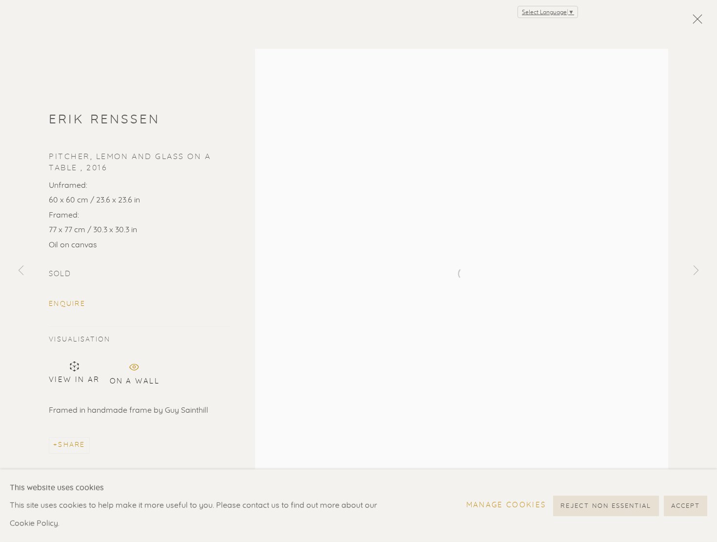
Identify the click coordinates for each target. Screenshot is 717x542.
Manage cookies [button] (506, 505)
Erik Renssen (104, 119)
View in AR (74, 379)
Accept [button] (685, 505)
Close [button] (695, 22)
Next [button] (696, 271)
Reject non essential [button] (605, 505)
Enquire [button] (67, 304)
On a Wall (134, 379)
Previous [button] (21, 271)
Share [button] (71, 445)
